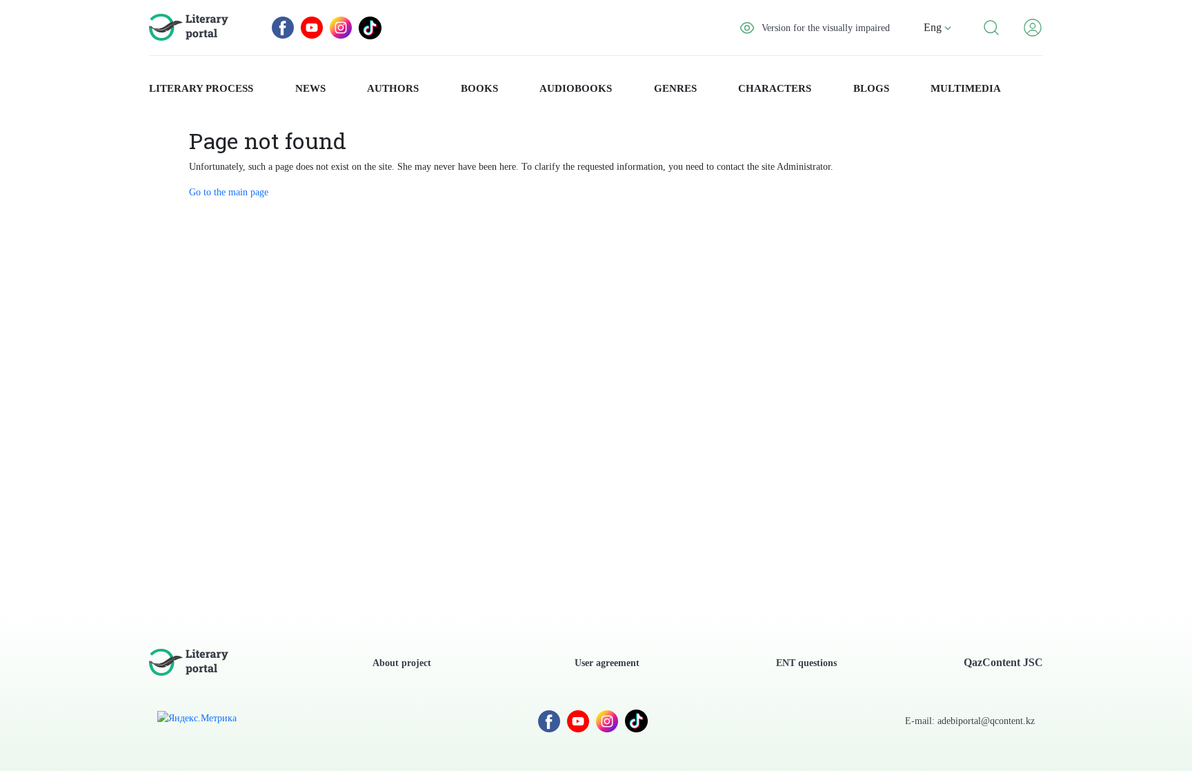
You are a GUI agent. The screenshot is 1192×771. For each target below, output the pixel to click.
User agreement (607, 663)
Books (479, 88)
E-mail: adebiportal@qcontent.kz (970, 721)
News (310, 88)
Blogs (871, 88)
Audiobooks (575, 88)
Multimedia (966, 88)
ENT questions (806, 663)
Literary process (201, 88)
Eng (934, 27)
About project (401, 663)
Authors (393, 88)
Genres (675, 88)
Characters (774, 88)
